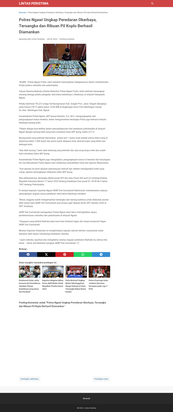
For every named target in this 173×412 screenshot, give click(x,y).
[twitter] (46, 254)
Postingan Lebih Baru (30, 379)
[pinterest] (64, 254)
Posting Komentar (66, 39)
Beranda (86, 398)
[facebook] (28, 254)
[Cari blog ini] (152, 3)
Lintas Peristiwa (34, 3)
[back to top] (167, 406)
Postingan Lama (101, 379)
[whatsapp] (83, 254)
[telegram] (101, 254)
